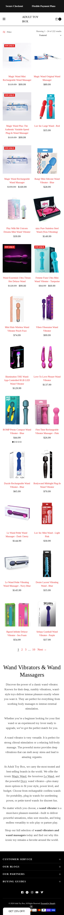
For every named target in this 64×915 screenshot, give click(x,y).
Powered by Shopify (48, 903)
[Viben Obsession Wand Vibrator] (47, 308)
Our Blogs (11, 866)
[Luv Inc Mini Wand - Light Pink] (47, 513)
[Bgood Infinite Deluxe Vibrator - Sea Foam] (17, 612)
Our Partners (14, 874)
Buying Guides (14, 881)
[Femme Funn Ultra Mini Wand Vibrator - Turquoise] (47, 258)
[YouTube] (37, 892)
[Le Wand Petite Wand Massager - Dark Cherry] (17, 513)
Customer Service (17, 859)
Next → (42, 649)
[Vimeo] (41, 892)
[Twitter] (27, 892)
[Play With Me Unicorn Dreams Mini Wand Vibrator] (17, 209)
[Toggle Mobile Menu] (6, 19)
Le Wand (49, 776)
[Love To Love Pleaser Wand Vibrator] (47, 357)
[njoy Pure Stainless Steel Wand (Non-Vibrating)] (47, 209)
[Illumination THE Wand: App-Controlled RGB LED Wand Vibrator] (17, 357)
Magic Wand (19, 776)
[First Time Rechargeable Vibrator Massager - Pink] (47, 410)
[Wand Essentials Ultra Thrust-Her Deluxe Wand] (17, 258)
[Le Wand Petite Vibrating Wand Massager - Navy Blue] (17, 563)
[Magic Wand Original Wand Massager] (47, 57)
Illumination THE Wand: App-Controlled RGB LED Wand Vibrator (17, 380)
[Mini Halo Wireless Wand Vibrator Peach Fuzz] (17, 308)
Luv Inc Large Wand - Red (47, 126)
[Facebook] (22, 892)
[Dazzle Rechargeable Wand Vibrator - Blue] (17, 464)
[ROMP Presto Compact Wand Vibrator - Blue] (17, 410)
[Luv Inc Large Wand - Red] (47, 106)
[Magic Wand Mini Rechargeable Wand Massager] (17, 57)
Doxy (24, 781)
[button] (16, 911)
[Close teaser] (31, 906)
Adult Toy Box (30, 19)
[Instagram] (32, 892)
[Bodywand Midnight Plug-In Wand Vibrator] (47, 464)
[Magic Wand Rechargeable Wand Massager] (17, 159)
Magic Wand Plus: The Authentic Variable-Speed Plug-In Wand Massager (17, 129)
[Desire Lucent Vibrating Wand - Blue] (47, 563)
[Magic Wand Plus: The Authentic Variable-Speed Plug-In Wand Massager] (17, 106)
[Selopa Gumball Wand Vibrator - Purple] (47, 612)
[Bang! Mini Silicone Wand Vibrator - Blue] (47, 159)
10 (33, 649)
